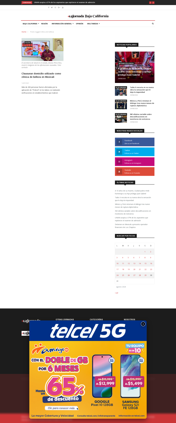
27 (134, 275)
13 (134, 263)
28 (140, 275)
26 (129, 275)
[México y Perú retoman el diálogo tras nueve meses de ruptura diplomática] (121, 105)
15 (145, 263)
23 (151, 269)
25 (123, 275)
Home (24, 32)
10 (117, 263)
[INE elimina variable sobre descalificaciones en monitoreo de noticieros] (121, 118)
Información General (62, 23)
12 (129, 263)
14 (140, 263)
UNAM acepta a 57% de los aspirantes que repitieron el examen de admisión (64, 2)
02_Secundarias (121, 87)
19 (129, 269)
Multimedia (92, 23)
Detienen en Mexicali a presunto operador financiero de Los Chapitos (131, 225)
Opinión (79, 23)
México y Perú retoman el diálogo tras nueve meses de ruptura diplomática (142, 103)
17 (117, 269)
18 (123, 269)
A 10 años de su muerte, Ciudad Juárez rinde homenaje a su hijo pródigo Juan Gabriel (134, 71)
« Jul (116, 293)
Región (44, 23)
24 (117, 275)
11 (123, 263)
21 (140, 269)
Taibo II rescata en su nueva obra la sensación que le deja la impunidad (142, 89)
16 (151, 263)
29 (145, 275)
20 (134, 269)
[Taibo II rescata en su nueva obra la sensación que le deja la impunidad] (121, 91)
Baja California (30, 23)
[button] (150, 2)
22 (145, 269)
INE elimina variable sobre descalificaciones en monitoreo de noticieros (141, 116)
